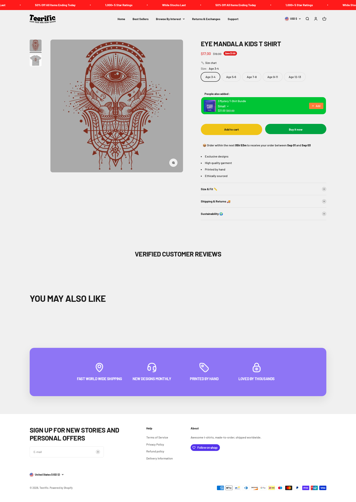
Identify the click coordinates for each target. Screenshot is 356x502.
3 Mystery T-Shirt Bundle (232, 101)
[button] (209, 63)
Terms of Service (157, 437)
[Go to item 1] (36, 46)
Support (233, 19)
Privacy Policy (155, 444)
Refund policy (155, 451)
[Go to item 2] (36, 60)
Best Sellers (141, 19)
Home (121, 19)
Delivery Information (159, 458)
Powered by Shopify (61, 487)
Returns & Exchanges (206, 19)
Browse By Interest (168, 19)
